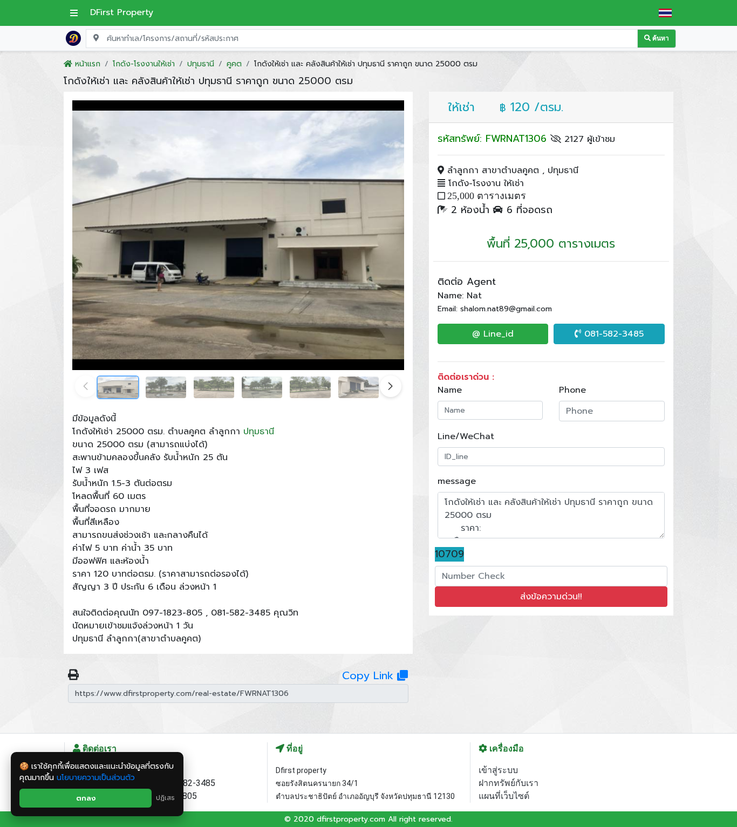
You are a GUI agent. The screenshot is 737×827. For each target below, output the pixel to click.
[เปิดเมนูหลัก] (74, 13)
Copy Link (369, 675)
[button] (390, 386)
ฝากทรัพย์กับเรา (508, 783)
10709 (449, 554)
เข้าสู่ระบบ (498, 770)
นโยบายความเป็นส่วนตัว (96, 777)
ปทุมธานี (258, 431)
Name (450, 390)
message (457, 481)
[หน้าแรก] (73, 37)
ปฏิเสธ (165, 798)
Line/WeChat (466, 436)
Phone (572, 390)
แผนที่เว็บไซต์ (504, 796)
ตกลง (85, 798)
